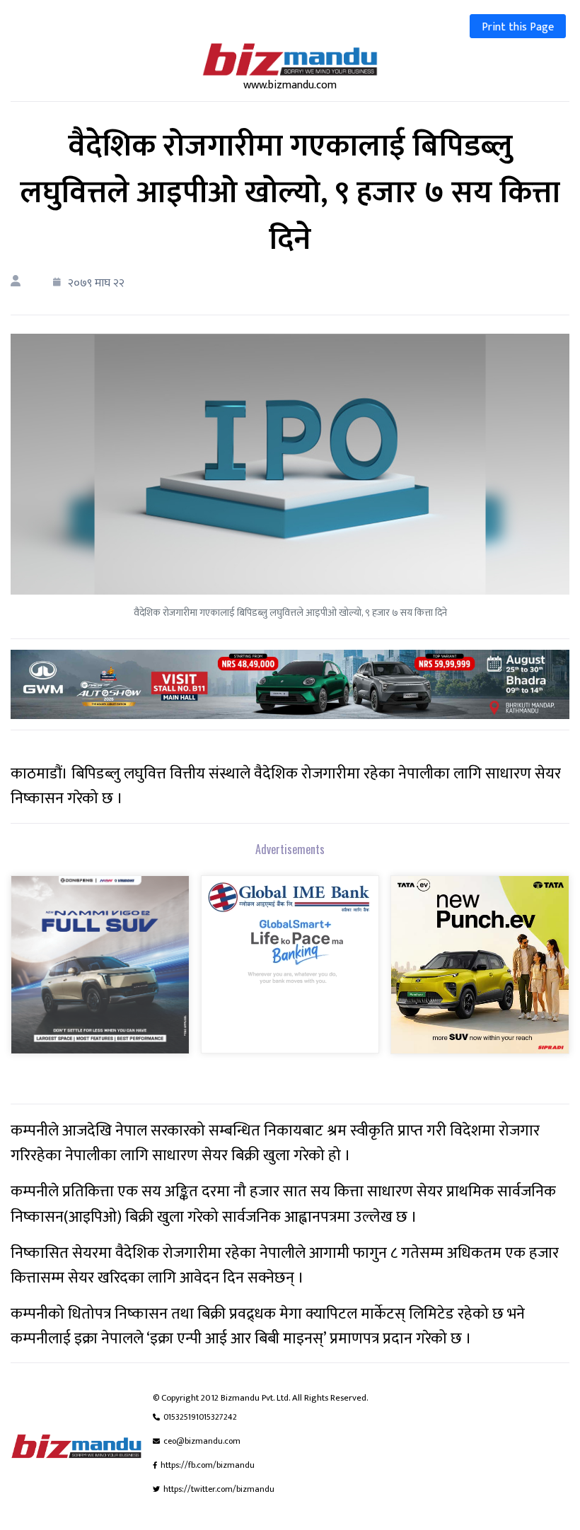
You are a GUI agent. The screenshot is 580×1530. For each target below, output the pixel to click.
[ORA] (290, 684)
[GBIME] (290, 974)
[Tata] (479, 974)
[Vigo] (100, 974)
